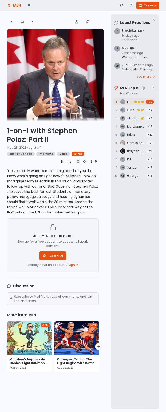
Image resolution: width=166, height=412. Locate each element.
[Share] (76, 22)
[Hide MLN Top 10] (153, 87)
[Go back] (11, 22)
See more (144, 76)
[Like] (69, 161)
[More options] (99, 22)
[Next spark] (32, 22)
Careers (150, 5)
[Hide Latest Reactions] (153, 19)
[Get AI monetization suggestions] (61, 161)
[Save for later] (88, 22)
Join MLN (56, 256)
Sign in (73, 265)
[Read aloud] (84, 161)
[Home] (22, 22)
